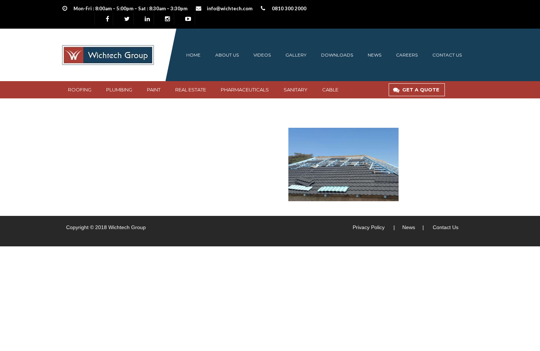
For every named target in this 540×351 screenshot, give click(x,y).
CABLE (330, 90)
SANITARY (295, 90)
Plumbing (119, 90)
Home (193, 55)
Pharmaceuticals (245, 90)
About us (227, 55)
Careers (407, 55)
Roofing (79, 90)
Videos (262, 55)
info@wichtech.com (229, 8)
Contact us (447, 55)
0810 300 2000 (289, 8)
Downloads (337, 55)
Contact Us (445, 227)
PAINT (154, 90)
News (374, 55)
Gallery (295, 55)
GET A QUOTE (420, 90)
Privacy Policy (369, 227)
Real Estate (190, 90)
